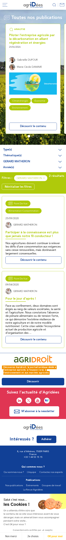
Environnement (20, 108)
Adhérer (46, 439)
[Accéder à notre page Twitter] (28, 400)
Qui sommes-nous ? (33, 467)
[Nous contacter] (62, 5)
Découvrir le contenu (33, 126)
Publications (33, 480)
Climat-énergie (20, 101)
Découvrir (33, 381)
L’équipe (31, 472)
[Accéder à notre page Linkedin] (19, 400)
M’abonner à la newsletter (37, 411)
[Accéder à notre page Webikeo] (46, 400)
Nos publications (14, 485)
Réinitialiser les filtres (18, 187)
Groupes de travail (51, 485)
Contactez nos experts (51, 472)
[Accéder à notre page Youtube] (37, 400)
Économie (39, 101)
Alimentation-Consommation (23, 211)
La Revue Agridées (33, 490)
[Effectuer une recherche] (54, 5)
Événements (32, 485)
